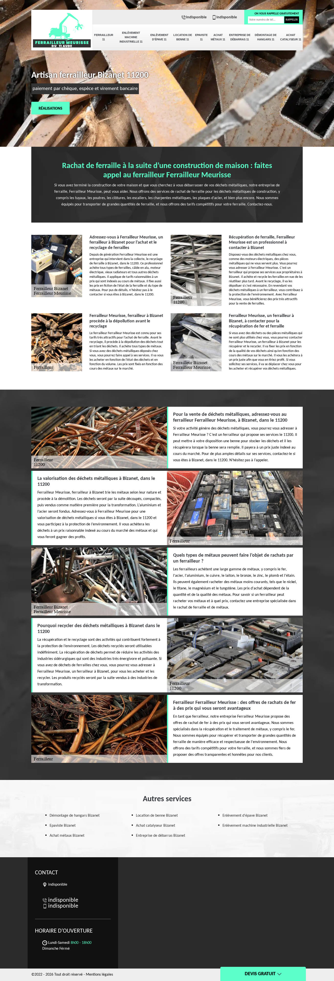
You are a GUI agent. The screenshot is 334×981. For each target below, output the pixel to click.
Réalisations (50, 109)
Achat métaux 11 (218, 37)
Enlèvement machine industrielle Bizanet (255, 826)
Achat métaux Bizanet (67, 836)
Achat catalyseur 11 (290, 37)
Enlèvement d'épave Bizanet (245, 816)
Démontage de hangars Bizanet (75, 816)
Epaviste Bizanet (63, 826)
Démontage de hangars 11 (266, 37)
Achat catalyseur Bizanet (155, 826)
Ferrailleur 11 (103, 37)
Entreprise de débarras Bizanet (160, 836)
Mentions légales (99, 975)
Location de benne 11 (182, 37)
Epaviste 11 (201, 37)
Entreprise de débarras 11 (239, 37)
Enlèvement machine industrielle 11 (131, 37)
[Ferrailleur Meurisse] (61, 27)
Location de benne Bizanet (157, 816)
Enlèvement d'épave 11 (159, 37)
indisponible (196, 17)
